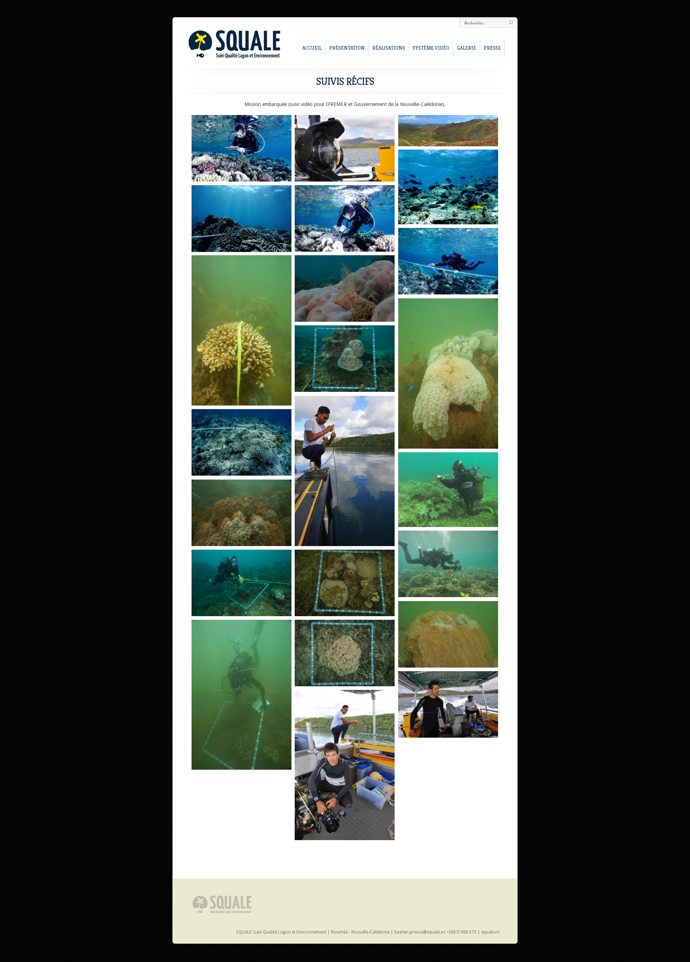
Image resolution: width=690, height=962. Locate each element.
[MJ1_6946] (345, 583)
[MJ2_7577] (448, 704)
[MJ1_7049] (345, 288)
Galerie (466, 48)
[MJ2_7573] (345, 765)
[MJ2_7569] (345, 471)
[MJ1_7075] (448, 373)
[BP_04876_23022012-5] (448, 489)
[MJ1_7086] (241, 695)
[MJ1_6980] (241, 583)
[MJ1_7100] (448, 634)
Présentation (347, 48)
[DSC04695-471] (241, 218)
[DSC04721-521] (241, 148)
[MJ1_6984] (448, 564)
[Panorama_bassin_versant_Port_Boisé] (448, 130)
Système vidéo (431, 48)
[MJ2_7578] (345, 148)
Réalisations (388, 48)
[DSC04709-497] (448, 261)
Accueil (312, 48)
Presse (492, 48)
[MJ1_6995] (345, 653)
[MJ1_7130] (241, 330)
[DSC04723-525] (345, 218)
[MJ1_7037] (345, 358)
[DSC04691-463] (241, 442)
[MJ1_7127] (241, 513)
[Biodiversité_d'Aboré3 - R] (448, 187)
